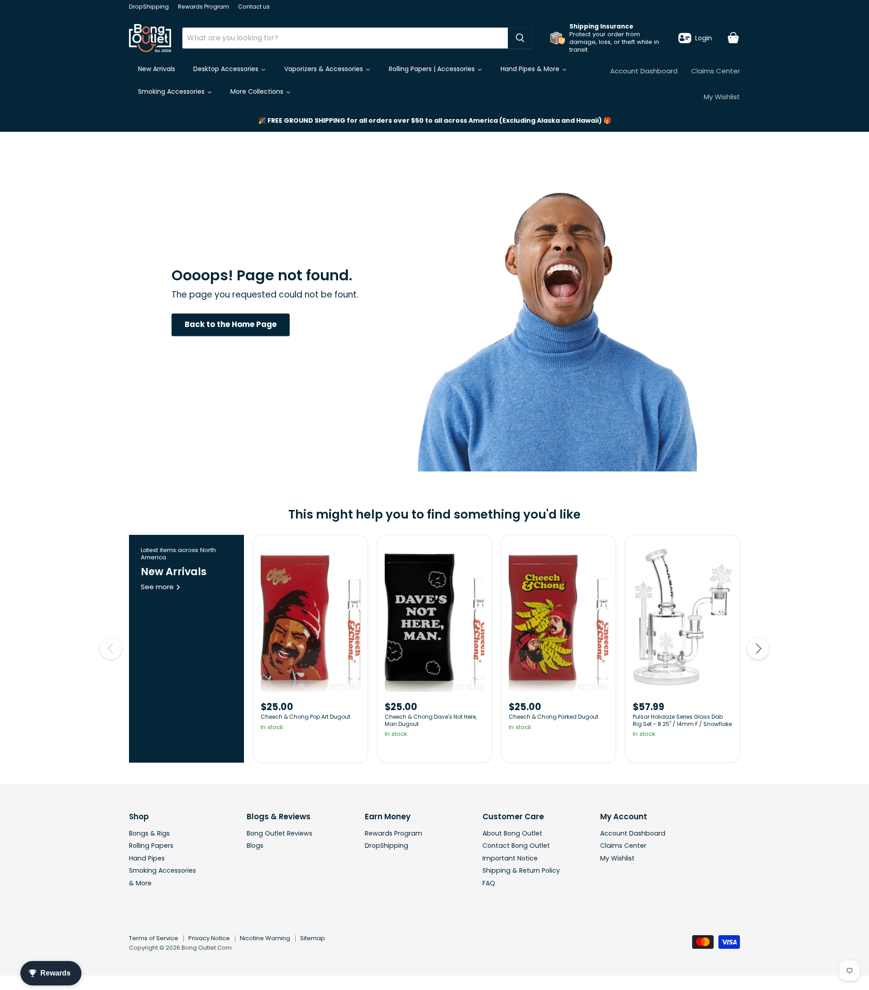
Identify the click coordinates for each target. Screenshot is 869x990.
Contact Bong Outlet (516, 845)
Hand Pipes (147, 858)
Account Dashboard (644, 71)
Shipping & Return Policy (521, 870)
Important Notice (510, 858)
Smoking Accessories (162, 870)
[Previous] (111, 648)
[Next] (758, 648)
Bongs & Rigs (149, 833)
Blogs (255, 845)
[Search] (520, 38)
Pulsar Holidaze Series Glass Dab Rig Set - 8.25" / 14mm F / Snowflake (682, 720)
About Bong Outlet (512, 833)
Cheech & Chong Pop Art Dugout (305, 717)
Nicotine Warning (265, 938)
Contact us (254, 7)
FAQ (488, 883)
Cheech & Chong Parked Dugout (553, 717)
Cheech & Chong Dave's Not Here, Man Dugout (431, 720)
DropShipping (149, 7)
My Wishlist (722, 96)
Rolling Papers (151, 845)
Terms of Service (153, 938)
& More (140, 883)
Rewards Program (203, 7)
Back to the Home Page (231, 324)
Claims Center (715, 71)
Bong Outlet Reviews (279, 833)
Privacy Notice (209, 938)
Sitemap (312, 938)
